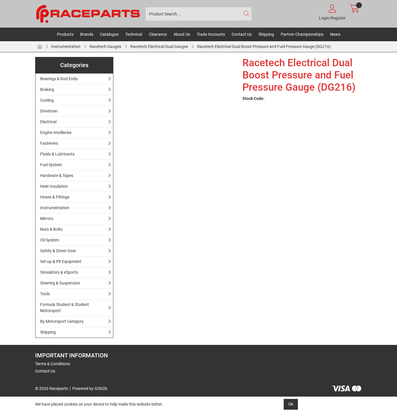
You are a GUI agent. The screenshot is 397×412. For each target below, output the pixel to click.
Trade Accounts (211, 34)
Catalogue (109, 34)
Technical (133, 34)
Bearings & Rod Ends (59, 78)
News (335, 34)
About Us (182, 34)
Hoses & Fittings (54, 197)
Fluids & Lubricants (57, 154)
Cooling (47, 100)
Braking (47, 89)
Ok (290, 404)
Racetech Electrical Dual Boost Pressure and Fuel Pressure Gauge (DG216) (264, 46)
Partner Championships (302, 34)
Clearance (158, 34)
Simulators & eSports (59, 272)
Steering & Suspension (60, 283)
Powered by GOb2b (89, 388)
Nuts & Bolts (51, 229)
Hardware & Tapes (56, 175)
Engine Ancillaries (55, 132)
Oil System (49, 240)
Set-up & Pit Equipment (60, 261)
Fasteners (49, 143)
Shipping (266, 34)
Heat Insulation (54, 186)
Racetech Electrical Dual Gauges (159, 46)
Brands (86, 34)
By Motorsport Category (62, 321)
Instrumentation (66, 46)
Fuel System (51, 164)
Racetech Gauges (105, 46)
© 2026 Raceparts (51, 388)
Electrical (48, 121)
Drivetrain (49, 111)
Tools (45, 293)
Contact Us (242, 34)
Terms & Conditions (52, 363)
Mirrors (46, 218)
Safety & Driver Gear (58, 250)
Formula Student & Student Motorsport (64, 307)
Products (65, 34)
